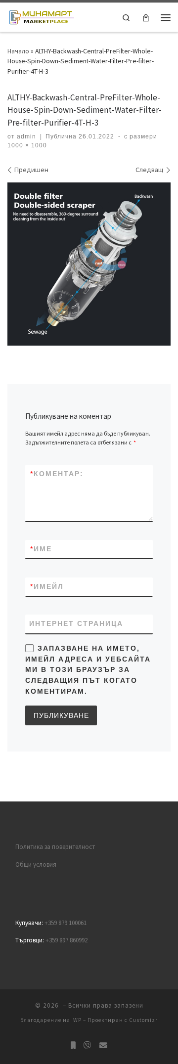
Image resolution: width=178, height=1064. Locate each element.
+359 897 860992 (66, 940)
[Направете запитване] (103, 1046)
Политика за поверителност (55, 846)
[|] (41, 16)
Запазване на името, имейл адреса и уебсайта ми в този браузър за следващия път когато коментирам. (88, 669)
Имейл (47, 586)
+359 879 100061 (65, 923)
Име (41, 549)
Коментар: (57, 474)
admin (26, 136)
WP (77, 1020)
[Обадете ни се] (73, 1046)
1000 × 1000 (27, 145)
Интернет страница (76, 623)
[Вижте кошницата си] (146, 17)
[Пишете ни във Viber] (87, 1046)
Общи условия (35, 864)
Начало (18, 51)
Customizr (143, 1020)
